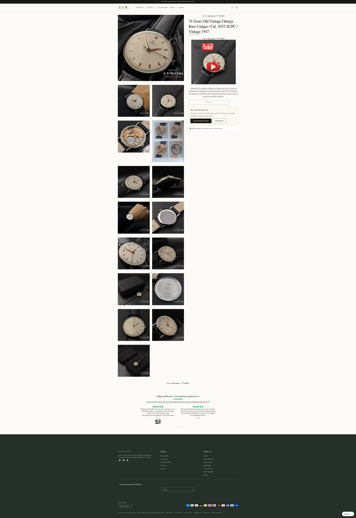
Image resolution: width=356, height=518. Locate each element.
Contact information (217, 512)
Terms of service (188, 512)
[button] (150, 7)
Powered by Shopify (159, 512)
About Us (163, 465)
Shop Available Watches (201, 121)
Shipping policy (198, 512)
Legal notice (206, 512)
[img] (178, 399)
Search (206, 456)
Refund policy (208, 462)
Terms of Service (209, 459)
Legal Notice (207, 465)
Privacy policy (178, 512)
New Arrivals (219, 121)
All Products (164, 459)
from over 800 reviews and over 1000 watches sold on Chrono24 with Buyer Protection (176, 402)
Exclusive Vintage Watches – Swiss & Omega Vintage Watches (138, 512)
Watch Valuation (166, 462)
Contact (163, 468)
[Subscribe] (193, 489)
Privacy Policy (208, 468)
